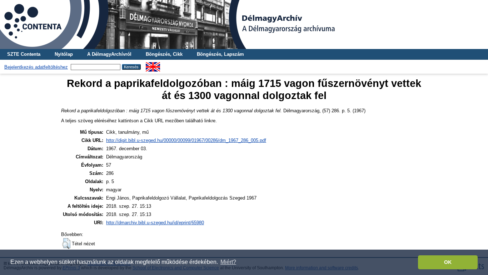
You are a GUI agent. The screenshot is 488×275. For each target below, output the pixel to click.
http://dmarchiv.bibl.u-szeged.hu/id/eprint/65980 (155, 222)
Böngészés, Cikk (164, 54)
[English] (153, 65)
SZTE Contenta (23, 54)
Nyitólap (64, 54)
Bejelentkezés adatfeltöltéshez (36, 67)
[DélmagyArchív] (244, 24)
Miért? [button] (228, 262)
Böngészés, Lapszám (220, 54)
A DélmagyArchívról (109, 54)
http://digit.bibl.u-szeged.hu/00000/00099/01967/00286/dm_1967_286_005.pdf (186, 140)
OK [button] (448, 262)
